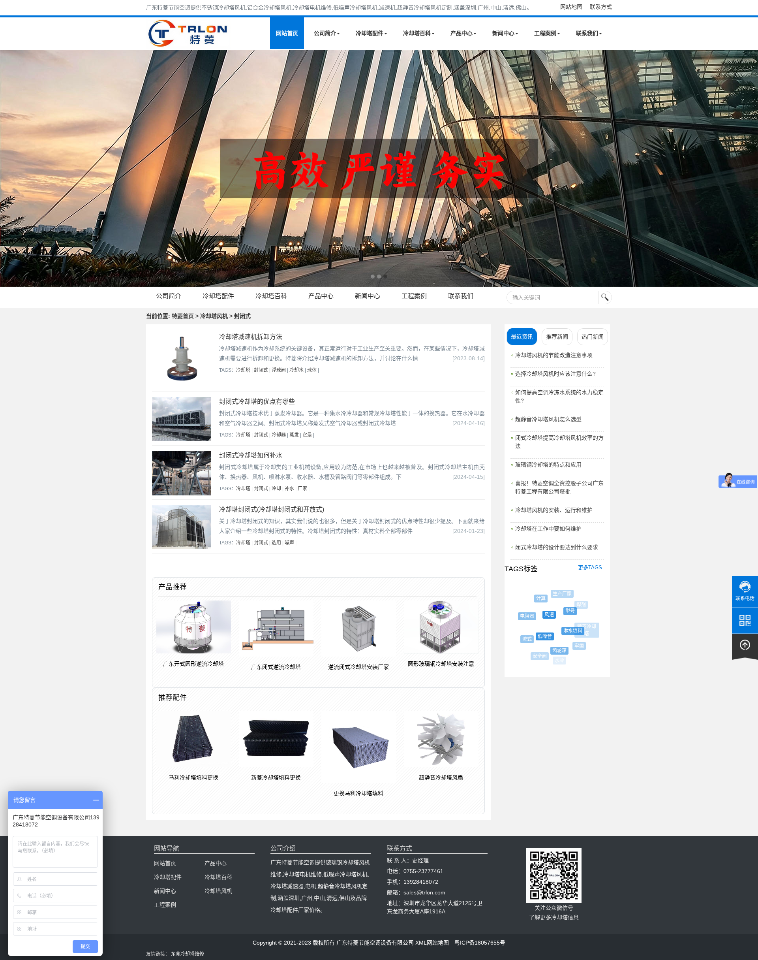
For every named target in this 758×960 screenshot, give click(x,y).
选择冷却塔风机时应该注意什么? (555, 374)
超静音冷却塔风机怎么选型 (548, 419)
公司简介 (325, 33)
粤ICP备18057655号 (479, 942)
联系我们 (587, 33)
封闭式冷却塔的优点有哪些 (257, 401)
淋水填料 (561, 631)
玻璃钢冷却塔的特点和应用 (548, 464)
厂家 (302, 488)
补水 (289, 488)
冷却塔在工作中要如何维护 (548, 528)
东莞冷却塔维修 (187, 954)
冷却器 (279, 435)
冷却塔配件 (369, 33)
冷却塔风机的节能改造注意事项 (554, 355)
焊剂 (576, 605)
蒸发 (294, 435)
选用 (276, 543)
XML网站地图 (432, 942)
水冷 (558, 660)
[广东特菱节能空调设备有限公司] (188, 43)
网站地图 (571, 7)
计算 (535, 598)
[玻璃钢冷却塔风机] (379, 168)
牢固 (572, 646)
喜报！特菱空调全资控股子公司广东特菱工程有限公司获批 (559, 487)
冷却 (276, 488)
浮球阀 (279, 370)
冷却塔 (243, 370)
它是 (307, 435)
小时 (579, 650)
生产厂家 (556, 594)
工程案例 (545, 33)
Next (8, 168)
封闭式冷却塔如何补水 (250, 455)
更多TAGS (590, 567)
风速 (537, 614)
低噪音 (533, 636)
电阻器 (521, 616)
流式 (522, 639)
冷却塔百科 (417, 33)
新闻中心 (503, 33)
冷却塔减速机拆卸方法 (250, 336)
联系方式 (601, 7)
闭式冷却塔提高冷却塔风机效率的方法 (559, 442)
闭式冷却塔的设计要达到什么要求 (556, 547)
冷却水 (296, 370)
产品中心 (461, 33)
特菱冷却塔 (583, 626)
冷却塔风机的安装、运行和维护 (554, 510)
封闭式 (261, 370)
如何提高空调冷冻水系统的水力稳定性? (559, 396)
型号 (558, 611)
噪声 (289, 543)
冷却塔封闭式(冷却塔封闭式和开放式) (271, 509)
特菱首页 (183, 316)
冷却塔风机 (218, 891)
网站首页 (287, 33)
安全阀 (536, 656)
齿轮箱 (550, 650)
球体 (312, 370)
